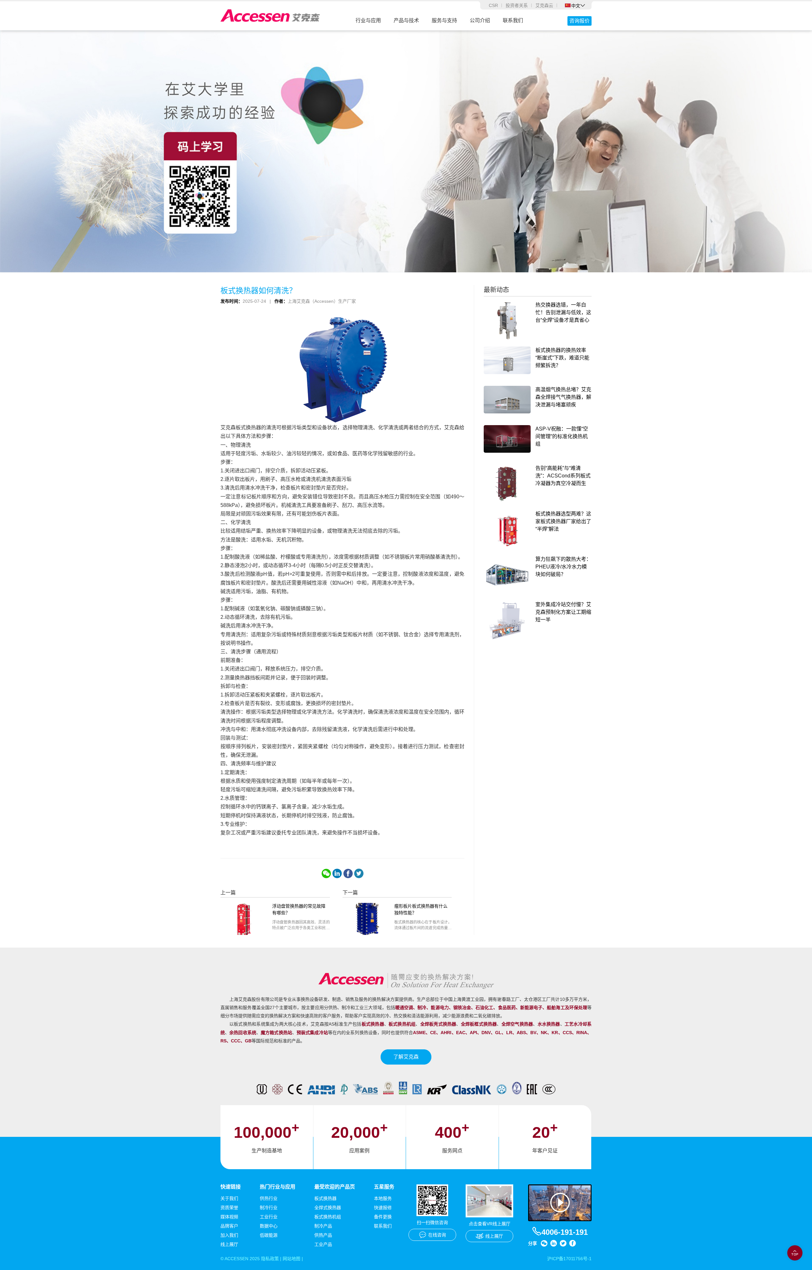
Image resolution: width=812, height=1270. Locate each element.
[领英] (337, 873)
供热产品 (323, 1235)
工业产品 (323, 1244)
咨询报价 (579, 20)
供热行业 (269, 1198)
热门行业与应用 (277, 1186)
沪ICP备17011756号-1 (569, 1258)
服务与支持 (444, 20)
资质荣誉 (229, 1207)
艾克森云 (544, 5)
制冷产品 (323, 1225)
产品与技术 (406, 20)
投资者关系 (517, 5)
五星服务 (384, 1186)
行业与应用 (368, 20)
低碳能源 (269, 1235)
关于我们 (229, 1198)
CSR (493, 5)
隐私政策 (270, 1258)
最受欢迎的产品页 (334, 1186)
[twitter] (358, 873)
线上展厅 (229, 1244)
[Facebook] (348, 873)
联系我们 (513, 20)
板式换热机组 (327, 1216)
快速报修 (383, 1207)
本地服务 (383, 1198)
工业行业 (269, 1216)
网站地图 (291, 1258)
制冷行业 (269, 1207)
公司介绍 (480, 20)
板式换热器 (325, 1198)
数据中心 (269, 1225)
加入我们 (229, 1235)
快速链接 (230, 1186)
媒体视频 (229, 1216)
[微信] (326, 873)
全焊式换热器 (327, 1207)
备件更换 (383, 1216)
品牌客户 (229, 1225)
